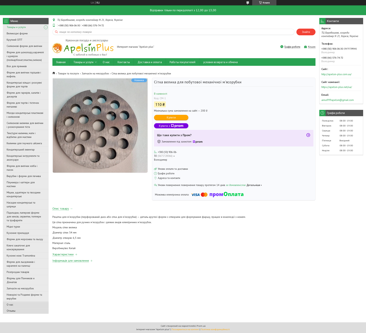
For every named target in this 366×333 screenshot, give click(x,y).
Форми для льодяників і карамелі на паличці (21, 263)
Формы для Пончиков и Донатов (21, 280)
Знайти (306, 32)
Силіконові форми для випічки (24, 46)
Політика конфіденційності (215, 329)
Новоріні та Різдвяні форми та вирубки (24, 296)
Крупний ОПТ (14, 39)
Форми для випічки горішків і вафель (24, 74)
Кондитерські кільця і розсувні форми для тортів (24, 84)
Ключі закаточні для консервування (18, 247)
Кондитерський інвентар (21, 149)
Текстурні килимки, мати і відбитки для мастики (21, 135)
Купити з (164, 126)
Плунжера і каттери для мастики (21, 184)
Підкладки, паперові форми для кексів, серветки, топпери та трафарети (24, 216)
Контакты (124, 62)
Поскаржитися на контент (185, 329)
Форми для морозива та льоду (25, 239)
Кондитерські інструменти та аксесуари (23, 157)
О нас (10, 304)
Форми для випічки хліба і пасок (22, 167)
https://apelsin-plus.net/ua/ (336, 87)
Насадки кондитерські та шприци (21, 204)
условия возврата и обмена (220, 62)
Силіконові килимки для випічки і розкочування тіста (25, 125)
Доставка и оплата (150, 62)
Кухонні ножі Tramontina (21, 255)
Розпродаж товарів (18, 272)
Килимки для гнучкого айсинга (24, 143)
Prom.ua (201, 325)
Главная (61, 62)
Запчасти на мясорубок (20, 288)
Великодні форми (17, 33)
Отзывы (11, 310)
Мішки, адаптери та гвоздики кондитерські (23, 194)
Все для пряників (17, 66)
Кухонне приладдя (18, 233)
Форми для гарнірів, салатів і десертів (23, 94)
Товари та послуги (68, 73)
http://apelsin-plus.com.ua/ (336, 74)
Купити (171, 117)
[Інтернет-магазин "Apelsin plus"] (82, 47)
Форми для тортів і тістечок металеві (23, 104)
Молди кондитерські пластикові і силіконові (25, 114)
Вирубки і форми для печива (24, 176)
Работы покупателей (182, 62)
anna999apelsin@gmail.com (337, 100)
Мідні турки (13, 226)
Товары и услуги (16, 27)
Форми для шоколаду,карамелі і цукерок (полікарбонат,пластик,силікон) (25, 56)
